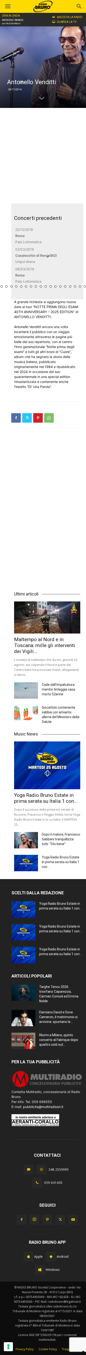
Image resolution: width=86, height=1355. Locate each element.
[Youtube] (73, 1219)
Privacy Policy (25, 1349)
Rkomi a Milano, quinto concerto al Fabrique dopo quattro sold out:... (58, 1039)
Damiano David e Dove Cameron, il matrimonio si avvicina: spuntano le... (58, 1017)
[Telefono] (37, 1182)
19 (65, 286)
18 (60, 286)
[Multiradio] (47, 1087)
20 (70, 286)
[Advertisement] (43, 155)
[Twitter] (27, 418)
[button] (79, 6)
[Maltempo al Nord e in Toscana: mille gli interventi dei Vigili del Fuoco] (47, 617)
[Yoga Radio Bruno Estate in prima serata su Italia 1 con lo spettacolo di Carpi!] (47, 765)
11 (26, 286)
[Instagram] (34, 1219)
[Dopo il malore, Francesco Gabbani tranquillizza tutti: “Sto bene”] (26, 840)
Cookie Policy (48, 1349)
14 (41, 286)
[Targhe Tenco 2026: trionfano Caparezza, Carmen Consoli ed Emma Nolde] (23, 992)
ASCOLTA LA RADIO (69, 17)
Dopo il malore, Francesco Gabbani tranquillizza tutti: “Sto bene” (61, 839)
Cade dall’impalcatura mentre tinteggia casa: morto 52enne (59, 689)
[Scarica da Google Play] (51, 1256)
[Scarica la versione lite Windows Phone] (40, 1269)
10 (21, 286)
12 (31, 286)
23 (85, 286)
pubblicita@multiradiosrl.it (43, 1107)
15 (45, 286)
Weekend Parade (12, 20)
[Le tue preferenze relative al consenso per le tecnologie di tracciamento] (8, 1346)
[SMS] (28, 1169)
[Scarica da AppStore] (28, 1256)
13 (36, 286)
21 (75, 286)
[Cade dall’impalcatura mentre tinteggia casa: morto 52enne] (26, 690)
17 (55, 286)
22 (80, 286)
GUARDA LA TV (67, 22)
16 (50, 286)
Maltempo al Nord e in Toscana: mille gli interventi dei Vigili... (44, 645)
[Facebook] (16, 418)
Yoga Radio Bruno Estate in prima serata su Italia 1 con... (46, 798)
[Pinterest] (38, 418)
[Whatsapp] (41, 1169)
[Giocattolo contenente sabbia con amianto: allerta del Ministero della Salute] (26, 713)
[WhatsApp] (49, 418)
